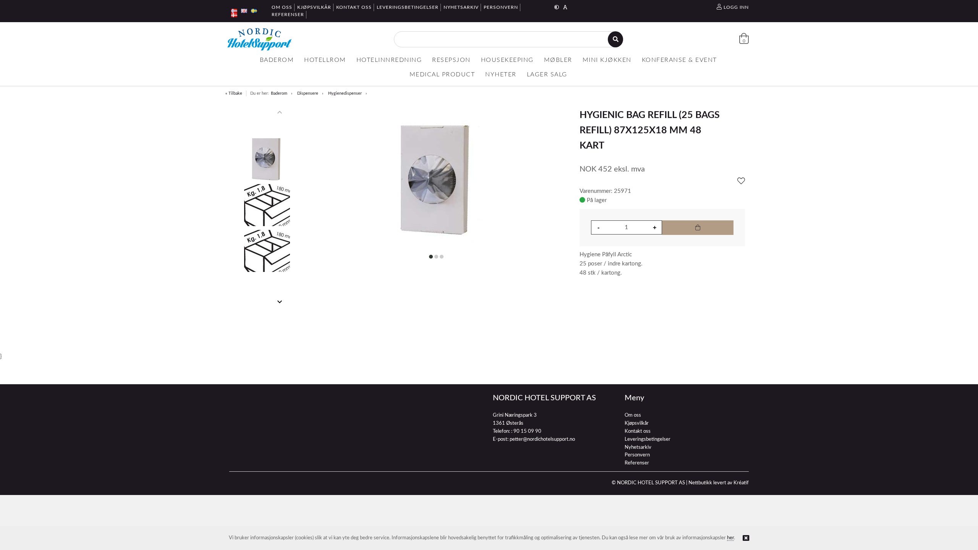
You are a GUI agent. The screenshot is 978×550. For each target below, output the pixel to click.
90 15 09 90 (527, 431)
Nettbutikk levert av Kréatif (718, 482)
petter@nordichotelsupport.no (542, 439)
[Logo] (259, 39)
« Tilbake (233, 93)
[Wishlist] (741, 181)
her (730, 537)
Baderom (279, 93)
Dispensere (307, 93)
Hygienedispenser (345, 93)
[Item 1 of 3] (267, 207)
